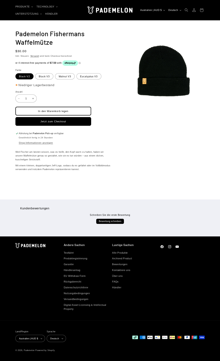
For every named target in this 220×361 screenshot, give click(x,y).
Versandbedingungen (76, 299)
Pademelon (29, 350)
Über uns (117, 276)
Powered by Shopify (45, 350)
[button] (23, 6)
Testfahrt (69, 252)
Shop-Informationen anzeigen (36, 142)
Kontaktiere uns (121, 270)
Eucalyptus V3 (89, 76)
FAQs (115, 281)
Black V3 (44, 76)
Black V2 (24, 76)
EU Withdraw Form (75, 276)
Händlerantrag (72, 270)
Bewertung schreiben (110, 221)
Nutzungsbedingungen (77, 293)
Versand (34, 56)
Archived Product (122, 258)
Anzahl (19, 91)
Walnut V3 (65, 76)
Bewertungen (120, 264)
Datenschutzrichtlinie (76, 287)
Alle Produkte (120, 252)
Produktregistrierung (75, 258)
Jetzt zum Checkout (53, 121)
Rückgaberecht (72, 281)
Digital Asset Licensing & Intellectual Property (85, 307)
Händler (116, 287)
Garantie (69, 264)
